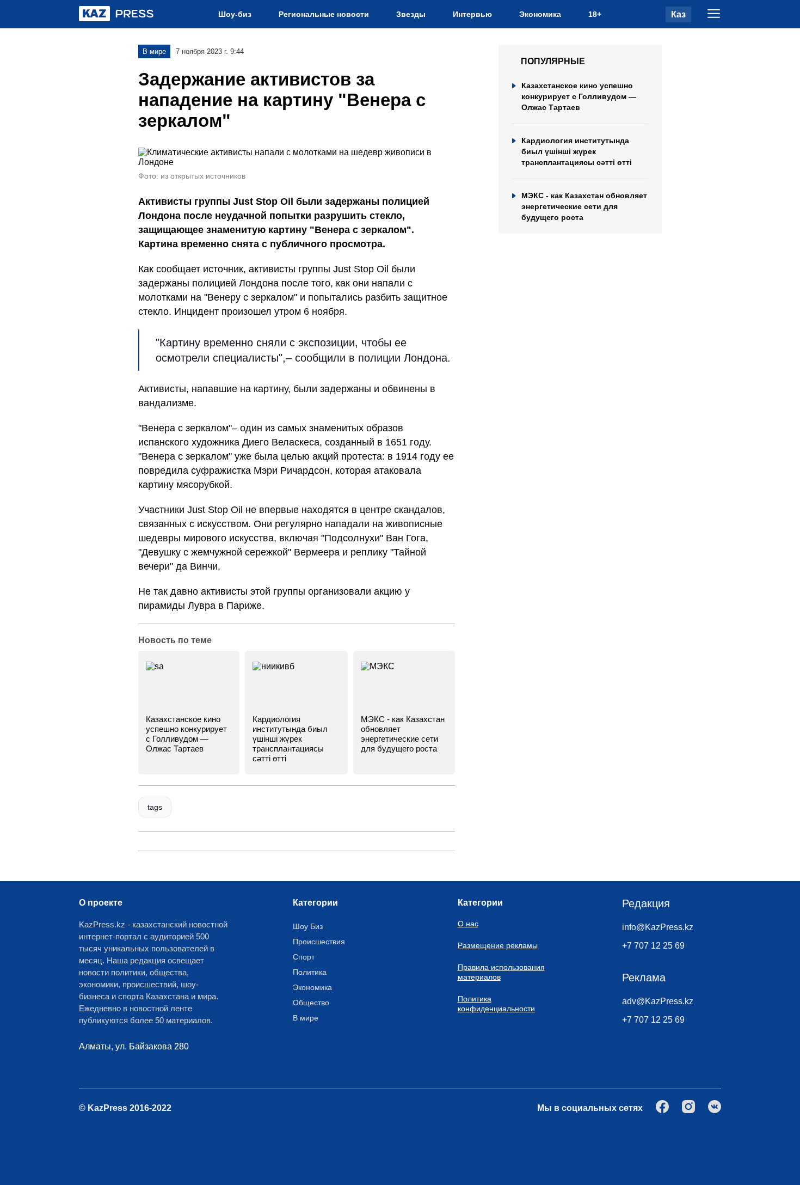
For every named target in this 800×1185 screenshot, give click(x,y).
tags (154, 807)
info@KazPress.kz (657, 927)
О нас (468, 923)
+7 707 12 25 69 (653, 945)
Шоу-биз (234, 14)
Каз (678, 14)
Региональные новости (324, 14)
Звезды (411, 14)
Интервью (472, 14)
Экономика (540, 14)
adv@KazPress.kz (657, 1001)
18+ (594, 14)
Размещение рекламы (498, 945)
